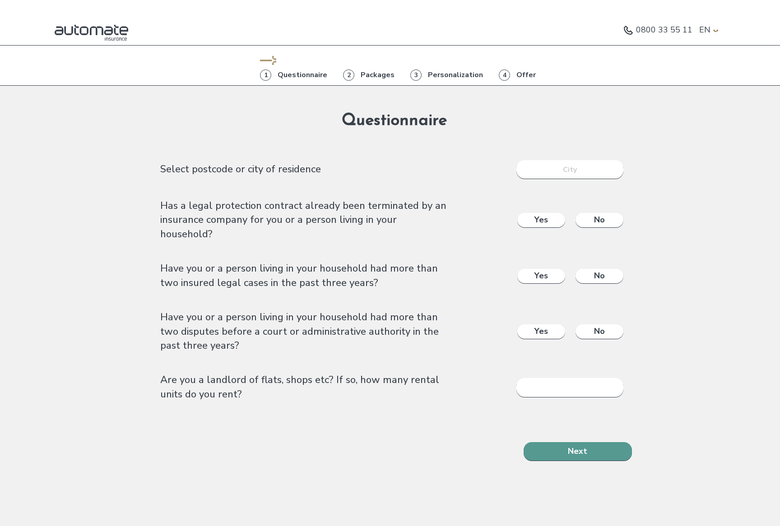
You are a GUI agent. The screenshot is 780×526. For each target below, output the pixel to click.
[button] (708, 29)
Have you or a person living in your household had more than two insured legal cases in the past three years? (299, 275)
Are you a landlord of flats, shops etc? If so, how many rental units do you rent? (299, 387)
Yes (541, 219)
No (599, 219)
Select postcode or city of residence (240, 169)
